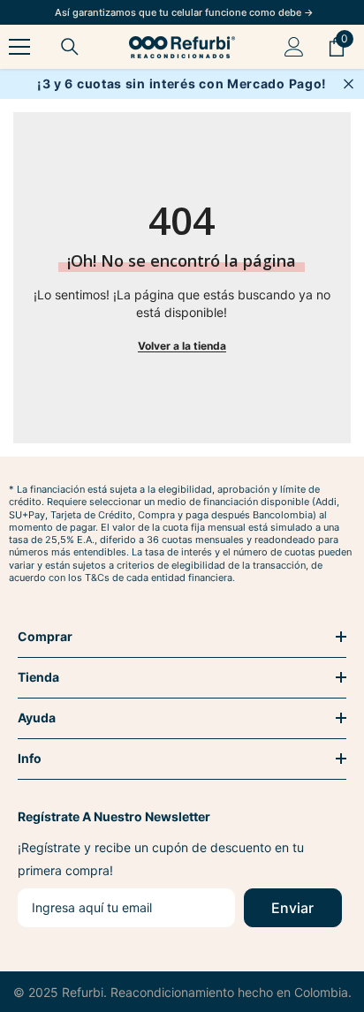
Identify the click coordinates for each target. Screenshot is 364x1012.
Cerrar (348, 84)
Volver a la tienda (182, 345)
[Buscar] (69, 46)
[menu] (19, 46)
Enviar (292, 908)
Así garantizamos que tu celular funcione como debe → (184, 12)
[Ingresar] (294, 47)
